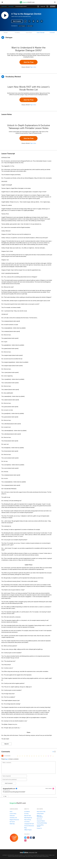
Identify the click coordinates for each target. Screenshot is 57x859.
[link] (38, 6)
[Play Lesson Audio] (5, 15)
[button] (54, 2)
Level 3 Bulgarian (22, 25)
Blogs (25, 827)
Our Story (26, 813)
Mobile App (12, 823)
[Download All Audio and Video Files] (41, 21)
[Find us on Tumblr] (34, 838)
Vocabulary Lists (13, 817)
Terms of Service (42, 856)
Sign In (6, 759)
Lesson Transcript (40, 32)
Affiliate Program (28, 829)
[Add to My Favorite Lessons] (29, 21)
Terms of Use (51, 855)
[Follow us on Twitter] (25, 838)
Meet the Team (27, 815)
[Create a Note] (33, 21)
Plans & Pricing (27, 819)
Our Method (27, 811)
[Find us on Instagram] (25, 840)
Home (11, 811)
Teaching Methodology (42, 822)
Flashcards (12, 815)
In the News (27, 821)
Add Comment (9, 783)
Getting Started (40, 813)
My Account (39, 818)
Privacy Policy (45, 855)
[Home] (27, 3)
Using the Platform (41, 820)
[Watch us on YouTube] (28, 838)
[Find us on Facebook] (31, 838)
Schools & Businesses (29, 825)
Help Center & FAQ (41, 811)
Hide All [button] (6, 743)
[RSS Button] (2, 756)
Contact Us (39, 828)
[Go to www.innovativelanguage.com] (28, 852)
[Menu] (2, 2)
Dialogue (6, 32)
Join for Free (28, 62)
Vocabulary (17, 32)
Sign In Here (33, 67)
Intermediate (11, 6)
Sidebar (53, 6)
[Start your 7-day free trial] (14, 838)
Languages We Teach (29, 823)
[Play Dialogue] (2, 37)
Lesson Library (4, 6)
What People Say (28, 817)
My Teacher (12, 821)
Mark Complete (17, 21)
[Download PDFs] (37, 21)
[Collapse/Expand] (28, 751)
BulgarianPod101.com (37, 855)
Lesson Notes (29, 32)
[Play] (2, 76)
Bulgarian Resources (14, 819)
